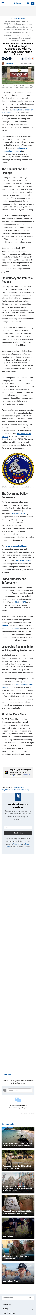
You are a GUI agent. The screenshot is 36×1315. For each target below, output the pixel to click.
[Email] (29, 58)
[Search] (28, 3)
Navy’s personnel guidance (16, 546)
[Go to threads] (3, 58)
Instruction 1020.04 (23, 561)
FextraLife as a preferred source (20, 774)
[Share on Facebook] (22, 58)
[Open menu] (3, 3)
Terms (21, 1113)
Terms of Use (17, 844)
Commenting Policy (19, 1083)
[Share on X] (26, 58)
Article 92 (5, 625)
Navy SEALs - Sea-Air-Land (18, 18)
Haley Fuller (10, 63)
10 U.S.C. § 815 (20, 602)
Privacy (26, 1113)
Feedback (31, 1113)
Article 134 (14, 628)
